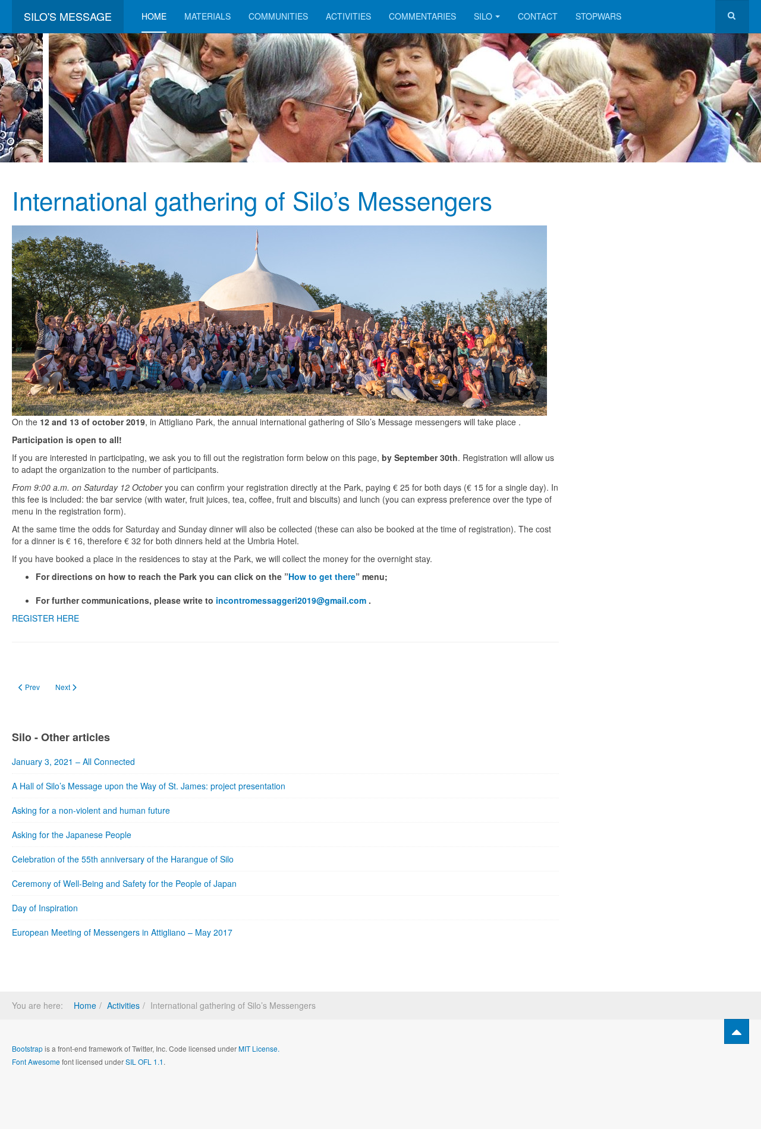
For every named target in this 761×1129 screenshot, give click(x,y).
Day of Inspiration (45, 908)
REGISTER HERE (45, 618)
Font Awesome (36, 1061)
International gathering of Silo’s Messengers (252, 200)
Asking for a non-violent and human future (91, 810)
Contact (538, 16)
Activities (348, 16)
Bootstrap (27, 1048)
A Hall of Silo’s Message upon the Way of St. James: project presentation (148, 786)
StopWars (598, 16)
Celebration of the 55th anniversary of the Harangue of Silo (123, 859)
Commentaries (422, 16)
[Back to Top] (736, 1031)
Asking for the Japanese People (71, 835)
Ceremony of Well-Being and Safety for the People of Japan (124, 883)
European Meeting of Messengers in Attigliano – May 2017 (122, 932)
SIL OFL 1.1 (144, 1061)
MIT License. (258, 1048)
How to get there (322, 576)
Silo (483, 16)
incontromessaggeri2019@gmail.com (291, 600)
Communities (278, 16)
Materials (207, 16)
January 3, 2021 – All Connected (73, 761)
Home (153, 16)
